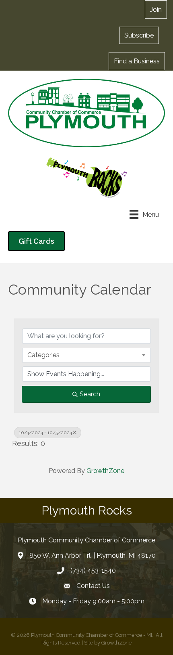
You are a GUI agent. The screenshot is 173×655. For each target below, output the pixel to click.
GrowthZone (105, 471)
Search (90, 394)
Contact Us (93, 586)
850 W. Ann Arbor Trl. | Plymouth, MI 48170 (92, 555)
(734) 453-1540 (93, 570)
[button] (139, 35)
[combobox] (86, 355)
